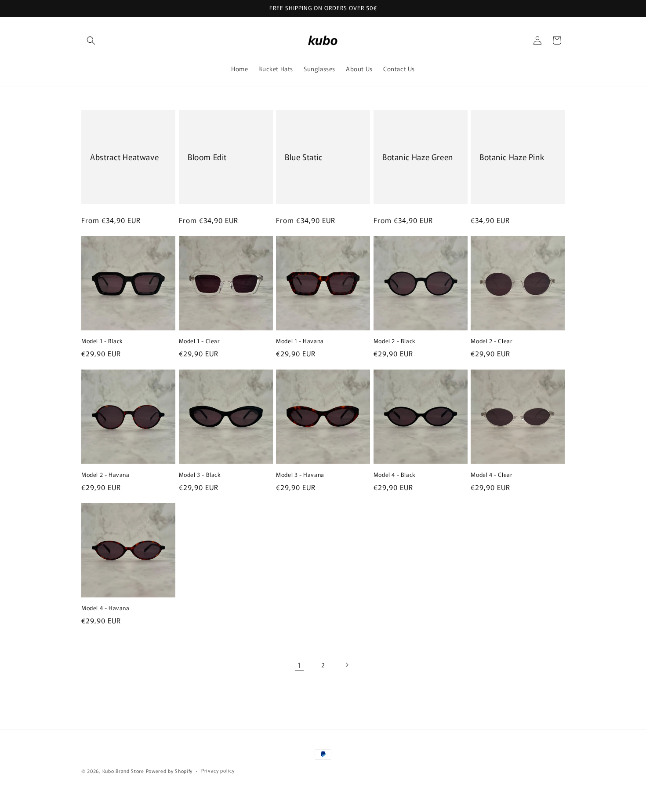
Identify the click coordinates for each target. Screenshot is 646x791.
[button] (91, 40)
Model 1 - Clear (199, 341)
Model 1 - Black (102, 341)
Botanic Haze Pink (511, 157)
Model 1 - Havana (300, 341)
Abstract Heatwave (124, 157)
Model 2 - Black (395, 341)
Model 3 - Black (200, 475)
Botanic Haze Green (417, 157)
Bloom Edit (207, 157)
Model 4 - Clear (491, 475)
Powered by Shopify (169, 770)
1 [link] (299, 664)
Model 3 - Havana (300, 475)
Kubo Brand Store (123, 770)
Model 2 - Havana (105, 475)
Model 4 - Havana (105, 608)
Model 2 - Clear (491, 341)
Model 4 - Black (395, 475)
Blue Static (304, 157)
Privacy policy (218, 770)
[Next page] (346, 664)
